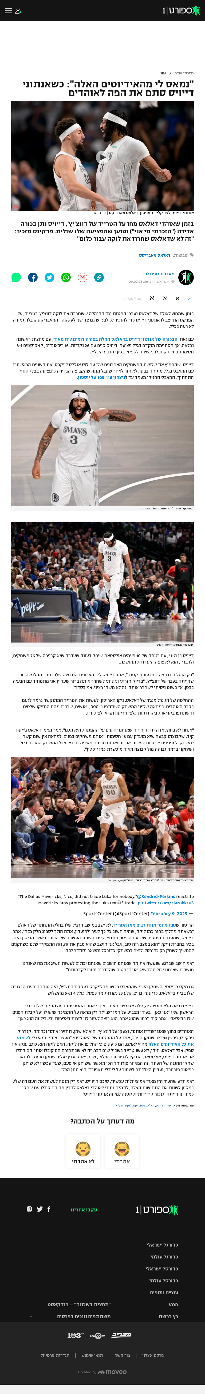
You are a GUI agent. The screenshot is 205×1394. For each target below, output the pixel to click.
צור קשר (122, 1355)
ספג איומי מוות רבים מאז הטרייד (144, 925)
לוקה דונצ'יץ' (124, 1105)
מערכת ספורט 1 (159, 273)
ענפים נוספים (164, 1292)
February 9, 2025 (168, 913)
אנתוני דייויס (164, 1105)
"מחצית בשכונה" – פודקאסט (79, 1304)
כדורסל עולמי (184, 73)
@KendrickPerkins (156, 896)
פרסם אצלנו (153, 1355)
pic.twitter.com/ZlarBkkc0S (166, 903)
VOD (173, 1304)
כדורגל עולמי (164, 1257)
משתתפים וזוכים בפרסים (84, 1316)
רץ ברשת (168, 1316)
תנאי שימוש (92, 1355)
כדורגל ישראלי (162, 1245)
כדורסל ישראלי (161, 1269)
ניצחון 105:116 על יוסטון (101, 377)
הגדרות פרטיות (55, 1355)
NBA (163, 73)
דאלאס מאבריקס (154, 255)
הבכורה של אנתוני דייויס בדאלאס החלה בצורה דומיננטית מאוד (115, 339)
